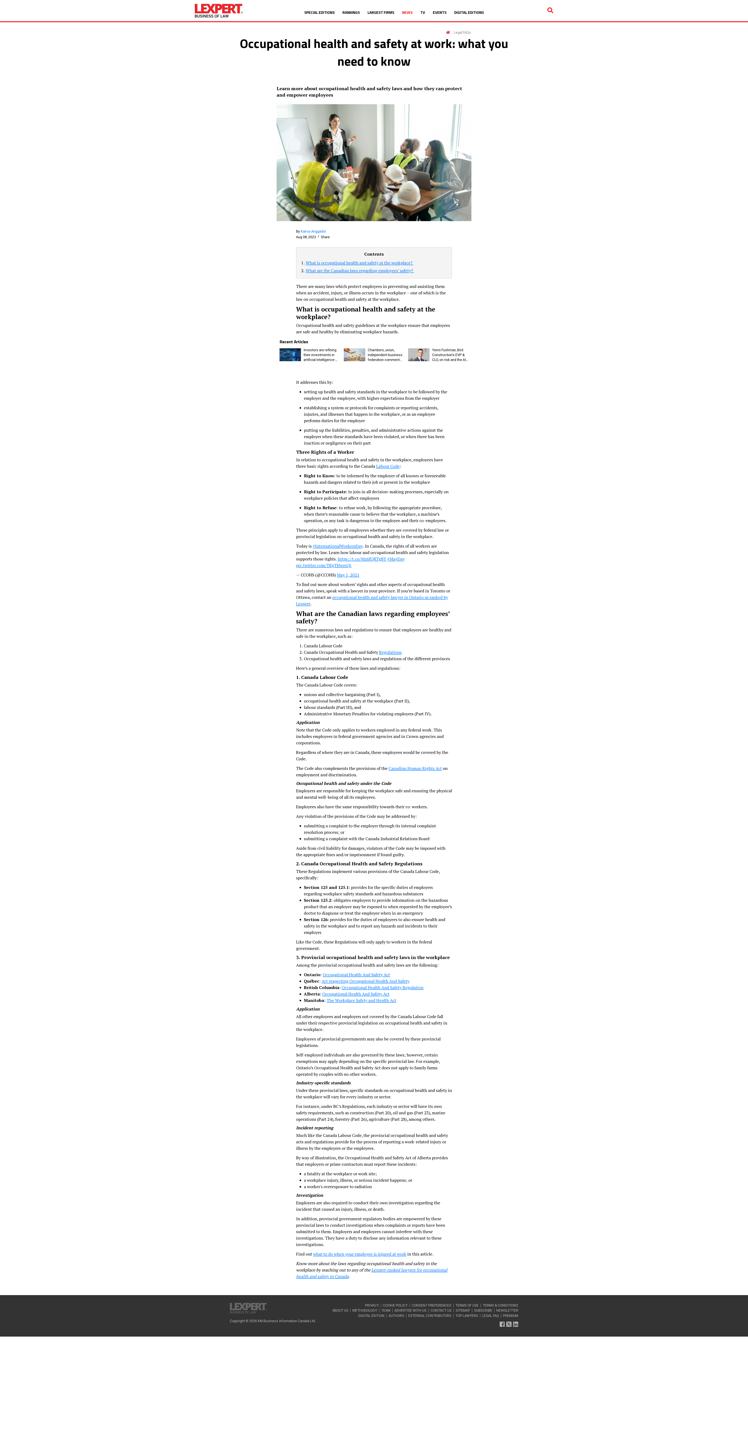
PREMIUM (510, 1316)
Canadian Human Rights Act (415, 768)
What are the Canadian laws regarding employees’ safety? (360, 270)
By (311, 231)
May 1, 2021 (348, 575)
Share (325, 237)
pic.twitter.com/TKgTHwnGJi (323, 565)
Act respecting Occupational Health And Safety (365, 981)
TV (422, 12)
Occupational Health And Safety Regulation (382, 987)
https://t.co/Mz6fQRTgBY (362, 559)
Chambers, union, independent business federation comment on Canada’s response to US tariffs (385, 355)
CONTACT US (441, 1310)
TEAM (385, 1310)
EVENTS (439, 12)
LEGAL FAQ (490, 1316)
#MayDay (396, 559)
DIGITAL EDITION (371, 1316)
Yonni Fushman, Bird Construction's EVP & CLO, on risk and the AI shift (449, 355)
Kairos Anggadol (313, 231)
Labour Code (388, 466)
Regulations (390, 652)
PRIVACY (372, 1305)
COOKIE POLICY (395, 1305)
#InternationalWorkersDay (338, 546)
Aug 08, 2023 (306, 237)
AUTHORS (396, 1316)
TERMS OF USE (467, 1305)
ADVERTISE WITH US (410, 1310)
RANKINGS (351, 12)
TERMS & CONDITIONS (500, 1305)
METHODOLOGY (364, 1310)
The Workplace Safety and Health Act (361, 1000)
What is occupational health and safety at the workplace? (359, 263)
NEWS (407, 12)
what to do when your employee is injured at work (359, 1254)
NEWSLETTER (507, 1310)
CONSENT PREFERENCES (431, 1305)
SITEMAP (463, 1310)
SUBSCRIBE (483, 1310)
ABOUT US (340, 1310)
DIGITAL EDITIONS (469, 12)
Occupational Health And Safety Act (356, 974)
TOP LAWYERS (466, 1316)
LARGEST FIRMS (381, 12)
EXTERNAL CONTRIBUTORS (429, 1316)
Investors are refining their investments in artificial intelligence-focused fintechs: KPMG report (319, 355)
